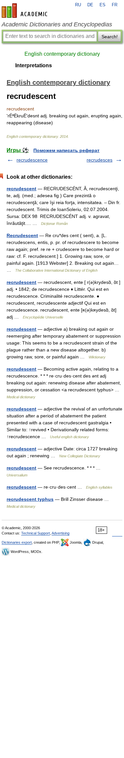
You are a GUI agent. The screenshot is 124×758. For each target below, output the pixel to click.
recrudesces (99, 160)
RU (78, 5)
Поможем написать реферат (66, 150)
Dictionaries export (17, 542)
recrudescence (32, 160)
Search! (110, 36)
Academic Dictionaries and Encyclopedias (57, 24)
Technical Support (35, 533)
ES (102, 5)
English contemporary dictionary (62, 54)
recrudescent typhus (30, 499)
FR (114, 5)
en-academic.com (25, 10)
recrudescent (21, 188)
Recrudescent (22, 235)
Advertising (60, 533)
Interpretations (33, 65)
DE (90, 5)
